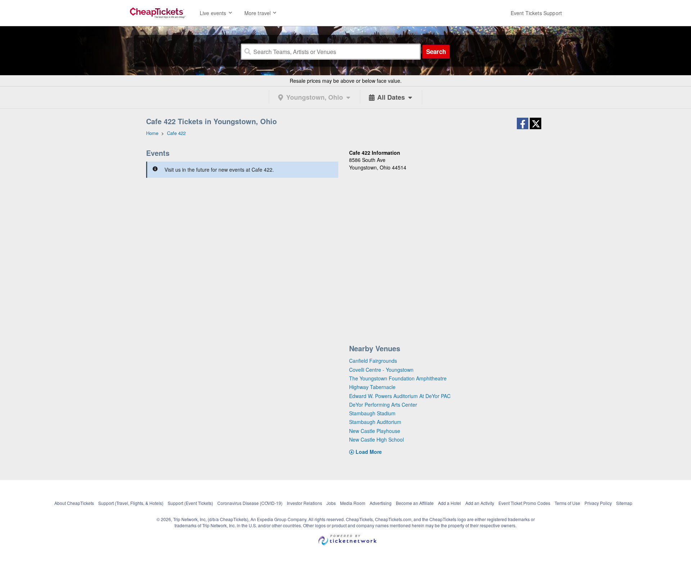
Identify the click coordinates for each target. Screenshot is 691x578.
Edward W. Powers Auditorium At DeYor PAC (400, 395)
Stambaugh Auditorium (375, 421)
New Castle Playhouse (374, 430)
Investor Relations (304, 503)
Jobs (331, 503)
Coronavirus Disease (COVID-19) (250, 503)
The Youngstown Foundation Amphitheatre (398, 378)
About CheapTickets (74, 503)
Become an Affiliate (415, 503)
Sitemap (624, 503)
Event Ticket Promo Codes (524, 503)
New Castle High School (376, 439)
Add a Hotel (449, 503)
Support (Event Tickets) (190, 503)
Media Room (352, 503)
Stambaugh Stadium (372, 413)
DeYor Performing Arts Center (383, 404)
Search (436, 51)
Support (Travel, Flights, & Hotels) (130, 503)
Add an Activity (479, 503)
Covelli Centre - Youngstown (381, 369)
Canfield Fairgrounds (373, 360)
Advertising (381, 503)
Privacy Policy (598, 503)
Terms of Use (567, 503)
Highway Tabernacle (372, 386)
